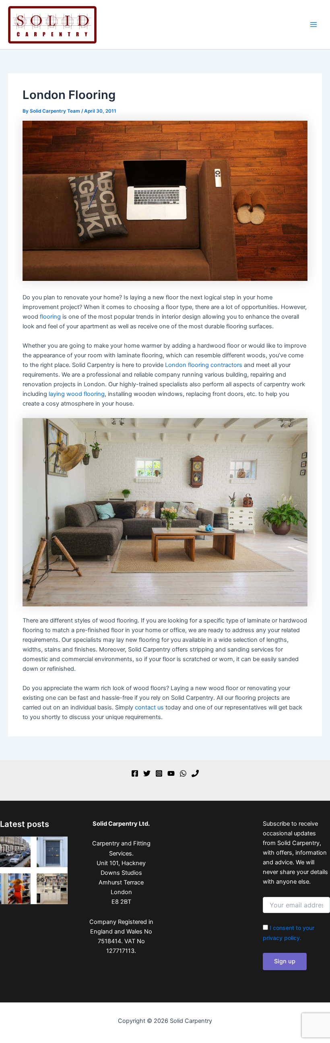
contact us (149, 707)
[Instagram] (159, 773)
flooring (50, 316)
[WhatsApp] (183, 773)
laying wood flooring (77, 394)
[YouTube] (171, 773)
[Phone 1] (195, 773)
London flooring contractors (203, 365)
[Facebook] (134, 773)
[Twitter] (147, 773)
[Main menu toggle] (313, 24)
